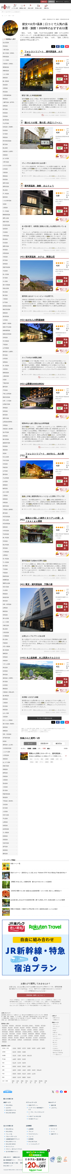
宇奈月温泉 (6, 460)
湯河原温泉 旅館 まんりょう (39, 186)
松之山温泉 (6, 457)
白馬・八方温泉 (7, 400)
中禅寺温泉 (6, 235)
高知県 (29, 1077)
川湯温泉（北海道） (8, 63)
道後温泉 (5, 759)
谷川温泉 (5, 277)
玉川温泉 (5, 134)
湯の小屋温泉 (6, 284)
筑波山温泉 (6, 288)
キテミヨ (55, 1036)
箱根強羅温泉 (6, 330)
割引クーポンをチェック (64, 87)
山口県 (33, 1073)
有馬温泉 (5, 657)
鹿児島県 (40, 1081)
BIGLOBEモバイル (11, 1110)
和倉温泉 (5, 467)
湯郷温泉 (5, 730)
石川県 (19, 1062)
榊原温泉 (5, 611)
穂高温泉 (5, 414)
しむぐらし (54, 1108)
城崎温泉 (5, 653)
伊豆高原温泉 (6, 516)
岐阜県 (19, 1066)
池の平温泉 (6, 432)
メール (53, 1131)
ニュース (30, 1136)
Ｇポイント (55, 1024)
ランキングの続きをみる (44, 718)
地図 (59, 71)
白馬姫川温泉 (6, 404)
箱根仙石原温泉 (7, 334)
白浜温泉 (5, 685)
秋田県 (33, 1048)
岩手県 (24, 1048)
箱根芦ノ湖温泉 (7, 323)
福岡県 (13, 1081)
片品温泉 (5, 270)
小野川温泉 (6, 162)
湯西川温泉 (6, 246)
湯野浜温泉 (6, 186)
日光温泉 (5, 242)
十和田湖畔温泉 (7, 95)
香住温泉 (5, 667)
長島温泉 (5, 615)
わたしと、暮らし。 (58, 1034)
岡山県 (24, 1073)
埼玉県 (14, 1055)
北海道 (14, 1048)
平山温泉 (5, 818)
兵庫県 (29, 1070)
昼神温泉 (5, 407)
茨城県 (24, 1052)
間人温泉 (5, 639)
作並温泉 (5, 116)
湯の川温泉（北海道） (9, 53)
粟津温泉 (5, 474)
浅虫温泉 (5, 84)
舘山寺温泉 (6, 544)
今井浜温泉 (6, 530)
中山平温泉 (6, 123)
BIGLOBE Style (32, 1141)
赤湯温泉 (5, 155)
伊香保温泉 (6, 253)
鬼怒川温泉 (6, 221)
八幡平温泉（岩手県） (9, 102)
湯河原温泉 (6, 316)
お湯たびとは (56, 1017)
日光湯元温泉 (6, 225)
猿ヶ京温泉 (6, 274)
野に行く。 (55, 1042)
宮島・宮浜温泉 (7, 734)
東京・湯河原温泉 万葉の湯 (38, 584)
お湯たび (55, 1032)
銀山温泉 (5, 148)
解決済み (59, 743)
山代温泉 (5, 481)
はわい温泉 (6, 713)
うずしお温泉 (6, 664)
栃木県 (14, 1052)
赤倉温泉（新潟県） (8, 428)
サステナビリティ (33, 1134)
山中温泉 (5, 471)
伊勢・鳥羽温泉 (7, 604)
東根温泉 (5, 176)
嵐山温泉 (5, 629)
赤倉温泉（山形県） (8, 151)
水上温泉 (5, 281)
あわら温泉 (6, 492)
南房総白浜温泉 (7, 306)
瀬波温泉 (5, 450)
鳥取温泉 (5, 709)
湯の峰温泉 (6, 695)
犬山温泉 (5, 590)
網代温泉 (5, 513)
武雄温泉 (5, 776)
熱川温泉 (5, 565)
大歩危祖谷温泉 (7, 748)
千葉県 (19, 1055)
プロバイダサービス (11, 1136)
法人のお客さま (8, 1126)
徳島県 (14, 1077)
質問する (51, 1)
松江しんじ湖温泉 (7, 720)
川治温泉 (5, 232)
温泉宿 (46, 762)
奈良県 (33, 1070)
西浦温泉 (5, 593)
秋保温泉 (5, 113)
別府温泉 (5, 825)
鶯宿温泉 (5, 98)
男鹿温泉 (5, 137)
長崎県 (22, 1081)
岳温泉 (4, 204)
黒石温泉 (5, 91)
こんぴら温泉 (6, 751)
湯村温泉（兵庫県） (8, 678)
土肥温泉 (5, 555)
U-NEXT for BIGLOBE (34, 1116)
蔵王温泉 (5, 144)
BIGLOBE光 (9, 1105)
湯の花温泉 (6, 650)
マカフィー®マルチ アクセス (14, 1149)
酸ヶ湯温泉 (6, 81)
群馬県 (19, 1052)
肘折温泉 (5, 179)
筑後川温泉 (6, 766)
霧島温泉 (5, 853)
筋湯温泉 (5, 836)
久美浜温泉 (6, 632)
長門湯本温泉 (6, 737)
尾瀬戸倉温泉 (6, 267)
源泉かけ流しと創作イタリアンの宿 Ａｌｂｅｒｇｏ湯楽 (44, 519)
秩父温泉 (5, 292)
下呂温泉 (5, 569)
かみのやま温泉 (7, 165)
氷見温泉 (5, 464)
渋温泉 (4, 379)
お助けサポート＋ (33, 1105)
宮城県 (29, 1048)
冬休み (31, 762)
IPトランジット (10, 1146)
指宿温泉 (5, 850)
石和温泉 (5, 337)
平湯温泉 (5, 572)
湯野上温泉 (6, 218)
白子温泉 (5, 302)
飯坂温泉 (5, 197)
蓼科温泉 (5, 386)
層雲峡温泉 (6, 67)
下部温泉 (5, 344)
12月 (57, 759)
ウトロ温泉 (6, 60)
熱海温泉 (5, 499)
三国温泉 (5, 495)
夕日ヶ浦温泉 (6, 646)
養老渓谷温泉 (6, 309)
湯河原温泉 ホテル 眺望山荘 (40, 256)
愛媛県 (24, 1077)
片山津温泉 (6, 478)
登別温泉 (5, 46)
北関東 (46, 759)
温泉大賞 (53, 1105)
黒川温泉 (5, 790)
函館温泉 (5, 77)
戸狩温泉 (5, 390)
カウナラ (55, 1044)
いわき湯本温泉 (7, 200)
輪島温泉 (5, 488)
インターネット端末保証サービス (36, 1108)
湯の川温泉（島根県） (9, 723)
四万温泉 (5, 260)
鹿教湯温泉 (6, 372)
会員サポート (54, 1134)
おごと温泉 (6, 622)
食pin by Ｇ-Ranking (58, 1052)
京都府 (19, 1070)
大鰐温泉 (5, 88)
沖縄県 (46, 1081)
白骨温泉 (5, 358)
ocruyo (54, 1030)
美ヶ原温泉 (6, 365)
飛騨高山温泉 (6, 583)
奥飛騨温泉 (6, 579)
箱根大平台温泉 (7, 327)
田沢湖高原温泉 (7, 141)
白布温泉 (5, 169)
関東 (52, 762)
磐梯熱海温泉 (6, 214)
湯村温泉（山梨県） (8, 351)
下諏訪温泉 (6, 383)
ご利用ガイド (56, 1019)
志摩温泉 (5, 607)
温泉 (37, 762)
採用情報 (30, 1139)
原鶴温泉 (5, 769)
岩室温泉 (5, 436)
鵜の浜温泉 (6, 439)
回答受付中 (44, 743)
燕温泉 (4, 453)
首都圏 (52, 759)
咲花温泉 (5, 446)
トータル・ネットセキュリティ (36, 1113)
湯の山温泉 (6, 618)
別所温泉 (5, 411)
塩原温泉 (5, 228)
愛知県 (24, 1066)
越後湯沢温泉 (6, 443)
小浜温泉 (5, 787)
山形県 (38, 1048)
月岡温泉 (5, 425)
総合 (48, 748)
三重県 (29, 1066)
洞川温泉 (5, 681)
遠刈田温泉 (6, 120)
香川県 (19, 1077)
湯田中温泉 (6, 418)
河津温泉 (5, 541)
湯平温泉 (5, 846)
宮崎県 (36, 1081)
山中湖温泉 (6, 348)
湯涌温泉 (5, 485)
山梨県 (14, 1059)
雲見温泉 (5, 548)
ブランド (30, 1131)
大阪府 (24, 1070)
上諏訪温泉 (6, 376)
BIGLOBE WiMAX (11, 1113)
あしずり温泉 (6, 762)
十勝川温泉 (6, 49)
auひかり (8, 1108)
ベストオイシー (57, 1038)
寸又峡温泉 (6, 551)
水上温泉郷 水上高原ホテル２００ (43, 657)
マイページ (60, 1)
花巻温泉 (5, 105)
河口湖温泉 (6, 341)
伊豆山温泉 (6, 520)
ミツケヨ (55, 1046)
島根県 (19, 1073)
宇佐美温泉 (6, 534)
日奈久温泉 (6, 815)
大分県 (31, 1081)
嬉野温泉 (5, 773)
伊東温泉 (5, 502)
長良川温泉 (6, 586)
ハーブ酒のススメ (57, 1054)
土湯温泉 (5, 207)
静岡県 (14, 1066)
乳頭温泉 (5, 130)
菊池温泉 (5, 797)
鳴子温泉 (5, 109)
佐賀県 (18, 1081)
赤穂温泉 (5, 660)
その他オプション (33, 1119)
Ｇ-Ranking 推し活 (57, 1050)
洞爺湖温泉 (6, 70)
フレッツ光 (9, 1134)
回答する (44, 1)
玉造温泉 (5, 716)
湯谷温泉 (5, 600)
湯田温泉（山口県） (8, 744)
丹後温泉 (5, 643)
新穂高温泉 (6, 576)
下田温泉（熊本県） (8, 801)
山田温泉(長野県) (7, 421)
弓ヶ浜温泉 (6, 562)
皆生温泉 (5, 706)
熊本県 (27, 1081)
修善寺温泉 (6, 506)
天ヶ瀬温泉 (6, 832)
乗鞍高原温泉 (6, 397)
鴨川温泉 (5, 295)
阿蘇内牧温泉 (6, 794)
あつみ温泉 (6, 158)
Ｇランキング (56, 1026)
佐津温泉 (5, 671)
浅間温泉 (5, 362)
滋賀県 (14, 1070)
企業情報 (29, 1126)
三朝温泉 (5, 702)
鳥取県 (14, 1073)
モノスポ (55, 1040)
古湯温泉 (5, 780)
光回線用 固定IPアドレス (12, 1139)
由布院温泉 (6, 829)
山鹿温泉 (5, 822)
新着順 (29, 748)
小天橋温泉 (6, 636)
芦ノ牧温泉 (6, 193)
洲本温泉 (5, 674)
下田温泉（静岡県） (8, 509)
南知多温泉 (6, 597)
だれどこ (55, 1028)
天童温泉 (5, 172)
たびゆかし (55, 1048)
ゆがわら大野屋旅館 (34, 320)
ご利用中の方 (52, 1126)
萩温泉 (4, 741)
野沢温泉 (5, 355)
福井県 (24, 1062)
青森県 (19, 1048)
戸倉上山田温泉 (7, 393)
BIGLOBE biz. (10, 1129)
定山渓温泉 (6, 42)
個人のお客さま (8, 1099)
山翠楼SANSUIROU (34, 384)
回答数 (34, 748)
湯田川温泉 (6, 183)
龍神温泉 (5, 699)
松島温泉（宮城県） (8, 127)
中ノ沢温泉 (6, 211)
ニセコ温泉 (6, 74)
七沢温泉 (5, 320)
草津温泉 (5, 249)
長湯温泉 (5, 839)
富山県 (14, 1062)
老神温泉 (5, 263)
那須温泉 (5, 239)
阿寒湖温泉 (6, 56)
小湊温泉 (5, 299)
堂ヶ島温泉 (6, 558)
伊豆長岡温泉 (6, 523)
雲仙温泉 (5, 783)
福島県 (43, 1048)
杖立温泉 (5, 808)
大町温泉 (5, 369)
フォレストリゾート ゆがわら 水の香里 (44, 455)
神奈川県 (29, 1055)
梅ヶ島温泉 (6, 537)
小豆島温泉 (6, 755)
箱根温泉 (5, 313)
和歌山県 (39, 1070)
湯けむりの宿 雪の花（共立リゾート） (43, 122)
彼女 (42, 759)
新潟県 (24, 1059)
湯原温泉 (5, 727)
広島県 (29, 1073)
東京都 (24, 1055)
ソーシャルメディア (33, 1144)
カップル (37, 759)
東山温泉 (5, 190)
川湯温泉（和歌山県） (9, 692)
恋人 (31, 759)
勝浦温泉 (5, 688)
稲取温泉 (5, 527)
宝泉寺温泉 (6, 843)
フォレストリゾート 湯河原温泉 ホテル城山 (43, 53)
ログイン (66, 1)
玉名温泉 (5, 804)
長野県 (19, 1059)
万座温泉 (5, 256)
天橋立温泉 (6, 625)
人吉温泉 (5, 811)
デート (41, 762)
